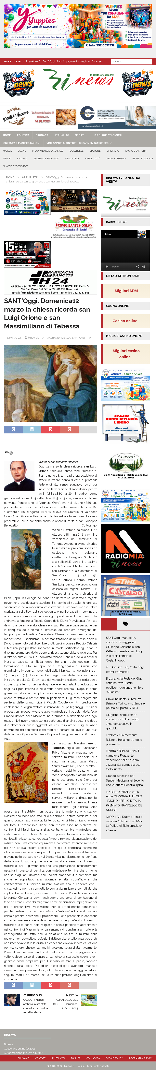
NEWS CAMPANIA (116, 158)
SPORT (79, 135)
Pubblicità (58, 1058)
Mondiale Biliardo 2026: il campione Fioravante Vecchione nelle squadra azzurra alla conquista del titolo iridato (123, 760)
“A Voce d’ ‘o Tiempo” (15, 166)
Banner (75, 1058)
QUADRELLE (77, 151)
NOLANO (22, 158)
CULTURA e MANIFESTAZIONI (21, 143)
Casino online (126, 320)
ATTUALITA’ (61, 135)
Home (7, 135)
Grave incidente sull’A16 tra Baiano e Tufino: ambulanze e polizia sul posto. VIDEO (125, 703)
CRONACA (42, 135)
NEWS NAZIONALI (142, 158)
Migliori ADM (126, 290)
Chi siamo (23, 1058)
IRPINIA (7, 158)
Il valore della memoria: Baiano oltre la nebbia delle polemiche (124, 739)
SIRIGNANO (113, 151)
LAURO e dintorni (136, 151)
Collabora (93, 1058)
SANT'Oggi (78, 337)
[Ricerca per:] (131, 61)
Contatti (40, 1058)
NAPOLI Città (92, 158)
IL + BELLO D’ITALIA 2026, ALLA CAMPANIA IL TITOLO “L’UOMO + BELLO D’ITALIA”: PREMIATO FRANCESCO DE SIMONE (124, 801)
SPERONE (95, 151)
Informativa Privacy (141, 1058)
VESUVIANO (72, 158)
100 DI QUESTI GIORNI (107, 135)
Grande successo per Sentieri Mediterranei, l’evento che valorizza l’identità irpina (125, 780)
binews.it (33, 337)
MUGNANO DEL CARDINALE (47, 151)
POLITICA (23, 135)
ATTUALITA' (49, 337)
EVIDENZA (64, 337)
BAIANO (22, 151)
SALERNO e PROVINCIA (46, 158)
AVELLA (7, 151)
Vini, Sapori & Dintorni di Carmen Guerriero (78, 143)
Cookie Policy (114, 1058)
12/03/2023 (14, 337)
